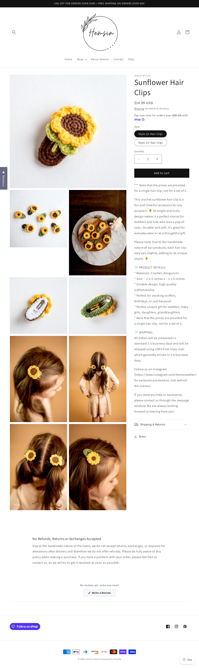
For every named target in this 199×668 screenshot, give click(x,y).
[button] (14, 32)
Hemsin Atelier (93, 659)
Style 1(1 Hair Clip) (150, 134)
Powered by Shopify (111, 659)
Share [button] (142, 436)
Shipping (139, 108)
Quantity (139, 151)
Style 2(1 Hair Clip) (150, 142)
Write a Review (103, 594)
